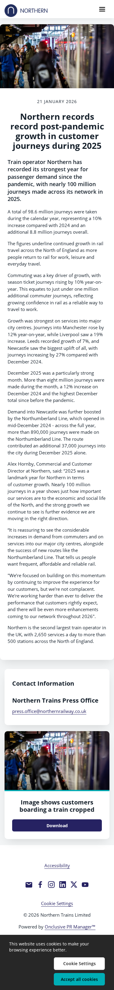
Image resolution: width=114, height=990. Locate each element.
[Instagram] (51, 884)
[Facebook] (40, 884)
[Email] (29, 884)
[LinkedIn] (62, 884)
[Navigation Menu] (102, 9)
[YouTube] (85, 884)
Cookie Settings (57, 903)
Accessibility (57, 865)
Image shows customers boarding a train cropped (57, 806)
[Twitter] (74, 884)
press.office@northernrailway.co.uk (49, 711)
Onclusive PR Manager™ (70, 927)
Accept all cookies (79, 979)
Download (57, 825)
